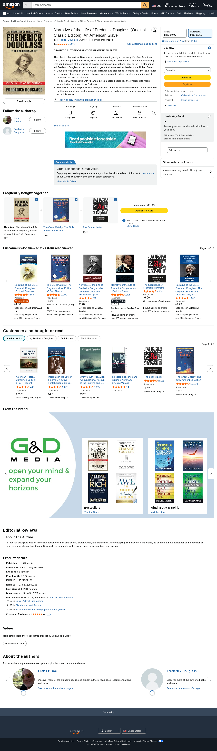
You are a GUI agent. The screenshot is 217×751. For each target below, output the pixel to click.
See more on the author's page (54, 688)
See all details (61, 125)
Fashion (188, 13)
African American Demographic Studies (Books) (40, 609)
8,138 (161, 380)
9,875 (65, 387)
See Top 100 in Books (61, 597)
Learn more (148, 173)
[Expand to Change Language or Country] (160, 6)
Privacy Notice (83, 741)
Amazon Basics (53, 13)
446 (32, 387)
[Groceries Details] (112, 13)
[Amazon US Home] (77, 732)
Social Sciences (44, 21)
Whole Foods (122, 13)
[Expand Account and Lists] (184, 6)
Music (212, 13)
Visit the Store (91, 512)
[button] (7, 13)
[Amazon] (11, 5)
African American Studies (115, 21)
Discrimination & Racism (29, 605)
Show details (133, 226)
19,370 (194, 384)
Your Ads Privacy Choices (145, 741)
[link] (61, 210)
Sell (179, 13)
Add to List (174, 150)
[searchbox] (86, 5)
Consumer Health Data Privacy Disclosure (111, 741)
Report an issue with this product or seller (80, 99)
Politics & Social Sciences (23, 21)
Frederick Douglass (67, 39)
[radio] (174, 33)
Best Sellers (71, 13)
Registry (200, 13)
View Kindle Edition (67, 181)
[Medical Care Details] (42, 13)
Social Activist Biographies (29, 601)
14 (127, 387)
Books (154, 13)
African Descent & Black (91, 21)
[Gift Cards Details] (173, 13)
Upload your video (15, 643)
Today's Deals (140, 13)
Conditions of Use (66, 741)
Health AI (18, 13)
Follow (37, 119)
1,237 (97, 387)
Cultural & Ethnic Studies (65, 21)
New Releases (89, 13)
